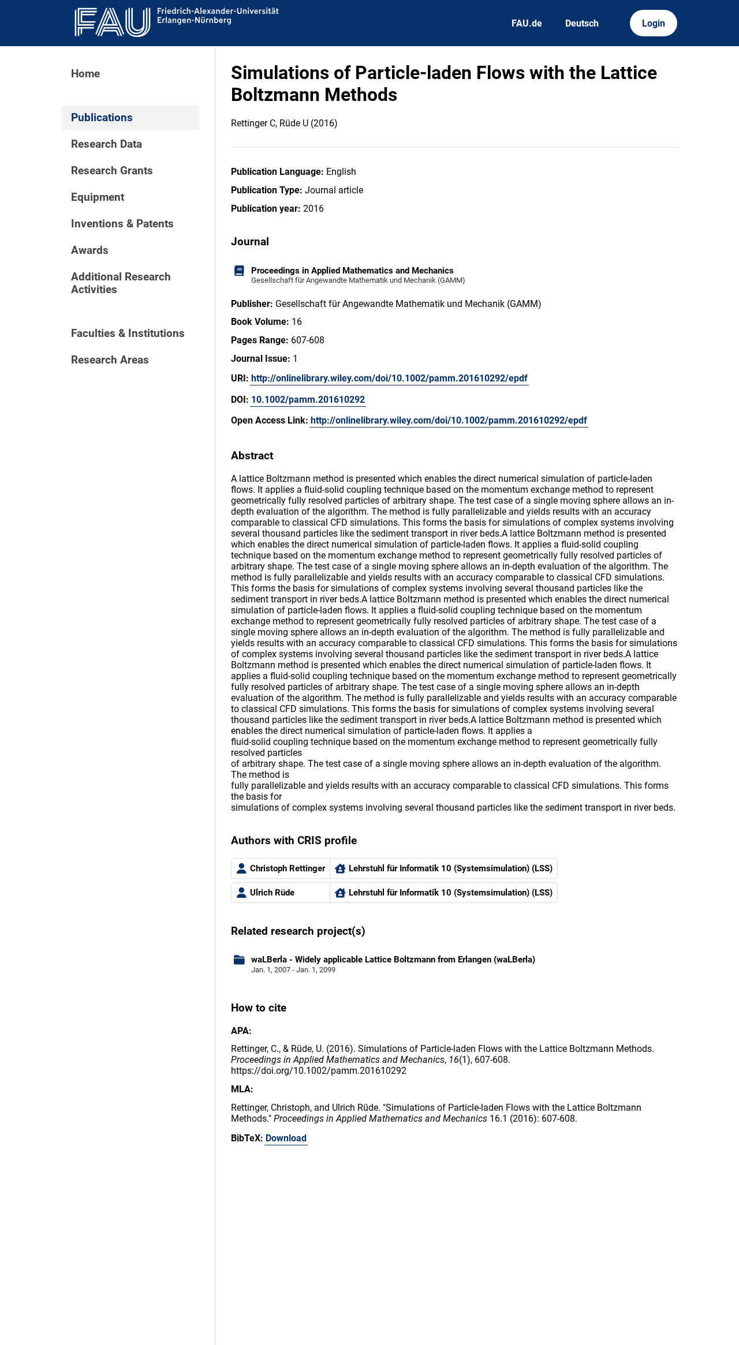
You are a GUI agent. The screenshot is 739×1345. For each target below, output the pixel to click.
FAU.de (527, 23)
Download (286, 1138)
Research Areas (110, 360)
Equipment (97, 197)
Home (85, 74)
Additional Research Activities (121, 283)
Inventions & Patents (122, 224)
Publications (102, 117)
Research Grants (112, 170)
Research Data (106, 144)
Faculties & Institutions (128, 333)
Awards (90, 250)
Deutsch (582, 23)
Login (653, 23)
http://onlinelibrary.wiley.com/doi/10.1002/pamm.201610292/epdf (389, 378)
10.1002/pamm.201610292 (308, 399)
